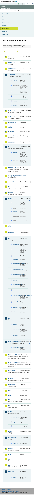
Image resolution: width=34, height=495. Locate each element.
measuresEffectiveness (16, 263)
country (15, 477)
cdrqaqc (15, 249)
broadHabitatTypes (16, 417)
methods (15, 96)
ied (9, 318)
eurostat (11, 182)
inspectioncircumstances (16, 329)
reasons (15, 101)
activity (15, 152)
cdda (10, 127)
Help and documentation (8, 14)
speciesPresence (16, 302)
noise (10, 431)
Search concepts (22, 51)
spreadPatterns (16, 307)
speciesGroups (16, 426)
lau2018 (10, 399)
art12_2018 (12, 69)
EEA (9, 1)
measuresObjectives (16, 274)
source (15, 211)
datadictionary (13, 136)
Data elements (6, 22)
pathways (15, 280)
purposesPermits (16, 284)
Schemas (4, 25)
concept (15, 202)
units (14, 312)
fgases (10, 192)
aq (9, 56)
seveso (10, 448)
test (9, 454)
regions (15, 422)
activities (15, 81)
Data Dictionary (15, 10)
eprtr (9, 146)
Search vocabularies (10, 51)
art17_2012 (12, 110)
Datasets (4, 16)
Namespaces (5, 34)
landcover (11, 384)
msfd (10, 412)
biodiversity (12, 122)
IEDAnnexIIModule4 (13, 362)
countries (15, 91)
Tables (4, 19)
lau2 (9, 395)
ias (9, 238)
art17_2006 (12, 75)
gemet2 (10, 198)
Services (4, 31)
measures (15, 259)
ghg (9, 226)
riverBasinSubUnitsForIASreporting (16, 295)
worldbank (11, 471)
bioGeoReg (16, 244)
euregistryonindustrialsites (13, 176)
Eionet (9, 10)
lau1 (9, 390)
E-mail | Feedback (6, 489)
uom (9, 459)
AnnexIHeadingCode (16, 347)
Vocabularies (5, 28)
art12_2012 (12, 62)
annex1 (15, 324)
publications (12, 437)
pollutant (15, 335)
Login (21, 3)
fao (9, 186)
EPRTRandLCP (13, 168)
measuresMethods (16, 269)
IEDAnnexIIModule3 (13, 355)
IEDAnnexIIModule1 (13, 341)
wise (9, 465)
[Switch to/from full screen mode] (24, 4)
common (11, 131)
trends (14, 105)
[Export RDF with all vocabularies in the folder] (29, 77)
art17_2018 (12, 116)
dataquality (12, 142)
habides (11, 232)
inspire (10, 378)
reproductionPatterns (16, 290)
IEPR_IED (11, 370)
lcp (9, 405)
